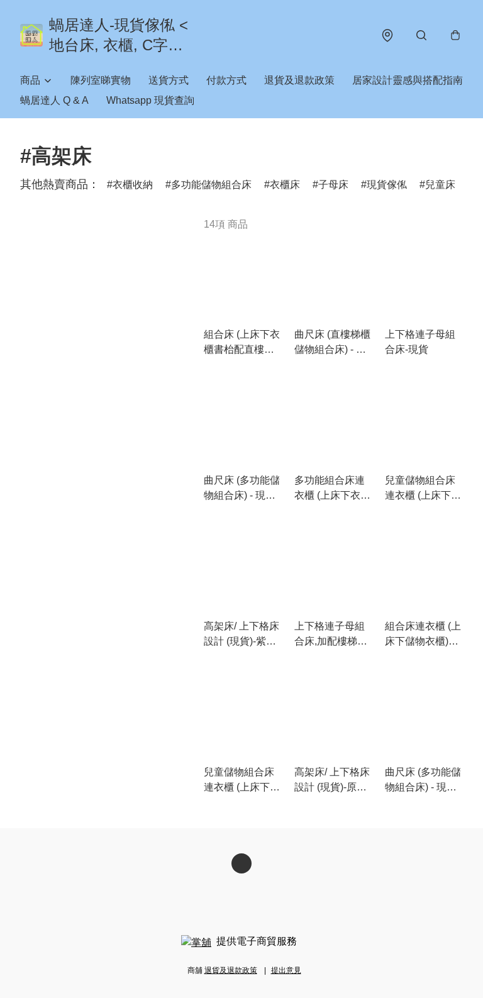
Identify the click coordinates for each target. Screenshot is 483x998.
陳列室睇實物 (100, 80)
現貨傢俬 (387, 184)
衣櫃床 (285, 184)
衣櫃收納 (133, 184)
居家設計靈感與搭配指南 (407, 80)
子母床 (333, 184)
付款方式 (226, 80)
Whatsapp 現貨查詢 (150, 100)
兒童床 (440, 184)
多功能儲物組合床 (211, 184)
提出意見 (286, 970)
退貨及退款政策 (299, 80)
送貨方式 (168, 80)
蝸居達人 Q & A (54, 100)
